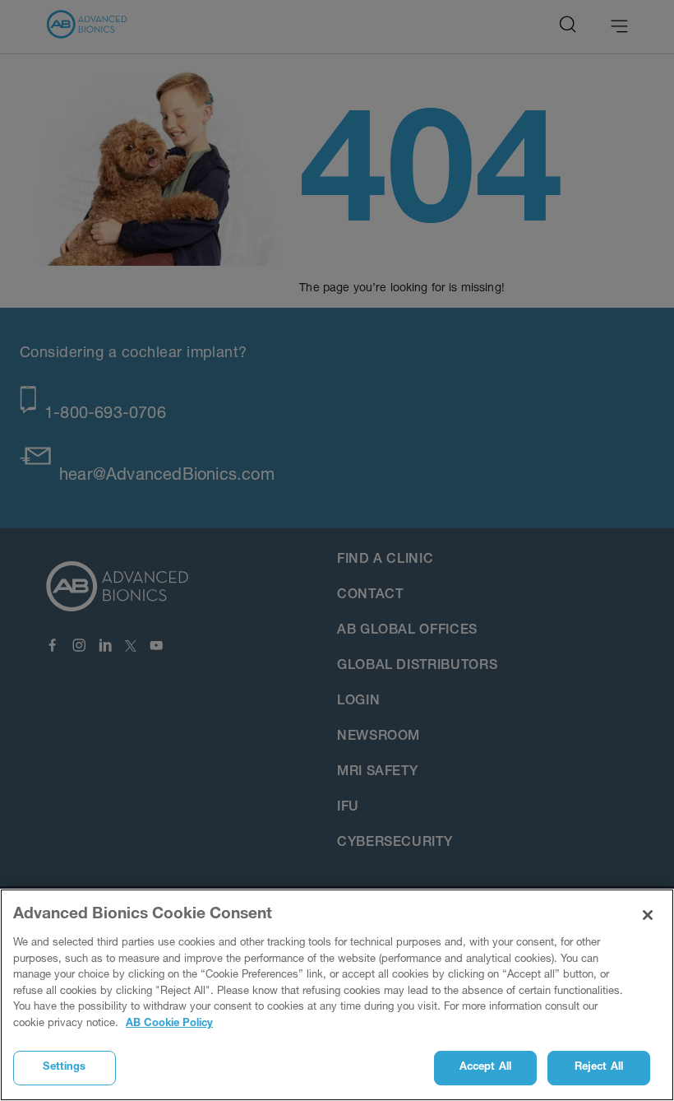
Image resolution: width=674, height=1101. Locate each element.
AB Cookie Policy (169, 1024)
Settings (64, 1067)
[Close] (648, 915)
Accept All (485, 1067)
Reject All (599, 1067)
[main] (337, 995)
